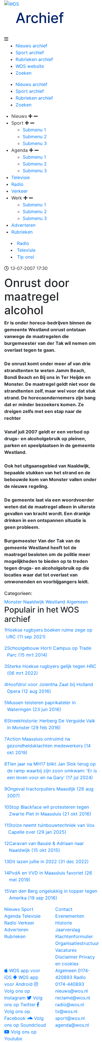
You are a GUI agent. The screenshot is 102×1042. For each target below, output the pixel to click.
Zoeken (23, 73)
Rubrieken (22, 232)
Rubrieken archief (34, 59)
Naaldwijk (33, 602)
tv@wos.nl (66, 1011)
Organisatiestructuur (77, 943)
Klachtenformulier (74, 936)
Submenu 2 (35, 136)
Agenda (12, 916)
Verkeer (19, 191)
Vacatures (65, 950)
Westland (55, 602)
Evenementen (69, 916)
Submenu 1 (34, 130)
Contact (64, 909)
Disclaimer (66, 957)
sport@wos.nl (70, 1018)
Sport (27, 909)
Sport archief (30, 52)
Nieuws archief (31, 46)
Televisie (20, 177)
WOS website (30, 66)
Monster (13, 602)
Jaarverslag (67, 929)
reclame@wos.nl (72, 998)
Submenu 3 (35, 143)
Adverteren (23, 225)
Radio (17, 184)
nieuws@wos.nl (71, 991)
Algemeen (77, 602)
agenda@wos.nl (72, 1025)
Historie (63, 923)
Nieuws (12, 909)
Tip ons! (25, 257)
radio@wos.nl (69, 1004)
